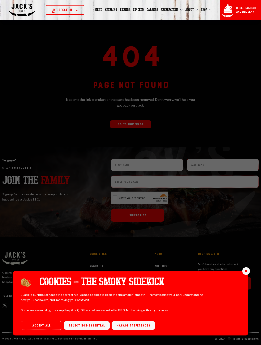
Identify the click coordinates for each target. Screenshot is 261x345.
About (189, 10)
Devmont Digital (86, 338)
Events (125, 10)
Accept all (41, 325)
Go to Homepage (130, 124)
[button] (246, 271)
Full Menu (162, 266)
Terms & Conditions (246, 338)
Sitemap (220, 338)
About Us (96, 266)
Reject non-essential (87, 325)
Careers (152, 10)
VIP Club (138, 10)
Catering (111, 10)
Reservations (169, 10)
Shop (204, 10)
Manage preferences (133, 325)
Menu (98, 10)
